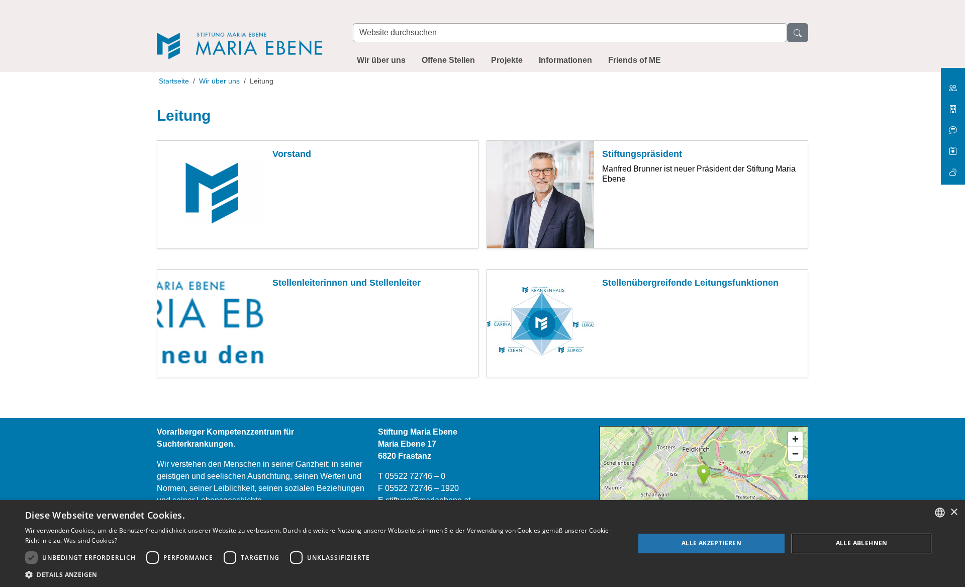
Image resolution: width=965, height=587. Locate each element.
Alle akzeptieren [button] (711, 543)
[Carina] (953, 167)
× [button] (953, 512)
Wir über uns (381, 60)
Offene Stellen (448, 60)
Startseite (174, 81)
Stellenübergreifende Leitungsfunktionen (690, 283)
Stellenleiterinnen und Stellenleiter (346, 283)
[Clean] (953, 126)
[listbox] (940, 513)
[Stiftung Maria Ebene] (245, 31)
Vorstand (291, 154)
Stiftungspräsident (642, 154)
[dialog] (482, 543)
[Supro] (953, 147)
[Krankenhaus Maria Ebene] (953, 105)
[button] (321, 574)
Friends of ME (634, 60)
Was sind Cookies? (91, 540)
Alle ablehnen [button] (862, 543)
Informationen (565, 60)
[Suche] (797, 32)
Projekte (507, 60)
